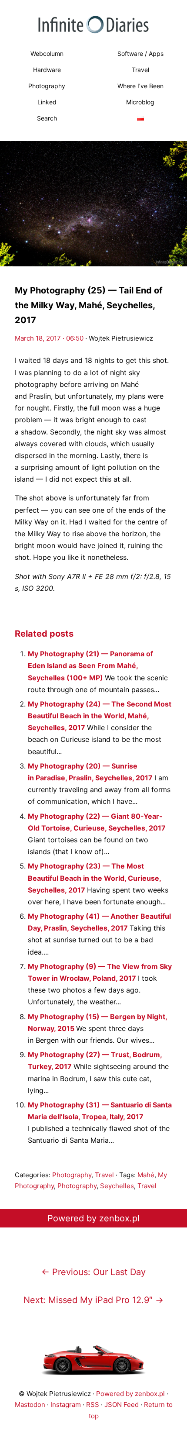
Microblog (140, 102)
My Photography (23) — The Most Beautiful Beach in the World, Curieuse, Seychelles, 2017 (94, 878)
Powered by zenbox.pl (93, 1218)
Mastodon (30, 1404)
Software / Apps (140, 53)
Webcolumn (46, 53)
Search (47, 118)
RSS (92, 1404)
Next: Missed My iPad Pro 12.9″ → (93, 1300)
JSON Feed (121, 1404)
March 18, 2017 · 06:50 (49, 338)
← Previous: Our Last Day (93, 1272)
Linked (47, 102)
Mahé (145, 1175)
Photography (46, 86)
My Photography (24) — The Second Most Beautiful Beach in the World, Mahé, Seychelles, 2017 (99, 716)
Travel (140, 69)
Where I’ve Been (140, 86)
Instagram (65, 1404)
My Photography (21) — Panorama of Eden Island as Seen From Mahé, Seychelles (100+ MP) (90, 665)
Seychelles (117, 1186)
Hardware (47, 69)
